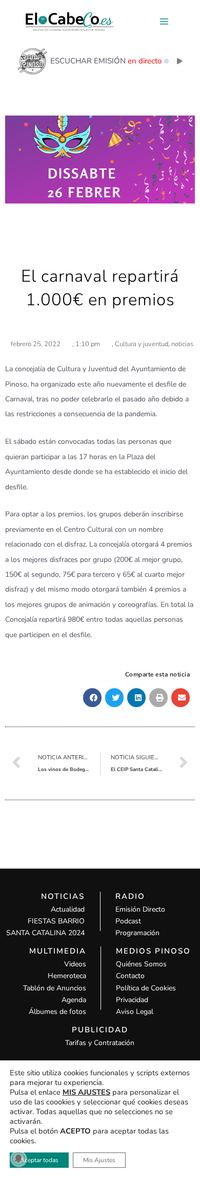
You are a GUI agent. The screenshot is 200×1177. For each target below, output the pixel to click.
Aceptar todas (39, 1160)
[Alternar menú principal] (163, 21)
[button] (92, 697)
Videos (75, 964)
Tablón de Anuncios (54, 988)
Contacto (130, 976)
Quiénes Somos (141, 964)
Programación (137, 933)
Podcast (128, 921)
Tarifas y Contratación (99, 1043)
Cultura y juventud (141, 344)
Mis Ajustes (99, 1160)
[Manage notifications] (18, 1158)
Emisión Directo (140, 909)
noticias (182, 344)
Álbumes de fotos (57, 1011)
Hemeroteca (67, 976)
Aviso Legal (134, 1011)
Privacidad (132, 1000)
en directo (145, 61)
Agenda (74, 1000)
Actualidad (68, 909)
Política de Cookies (146, 988)
